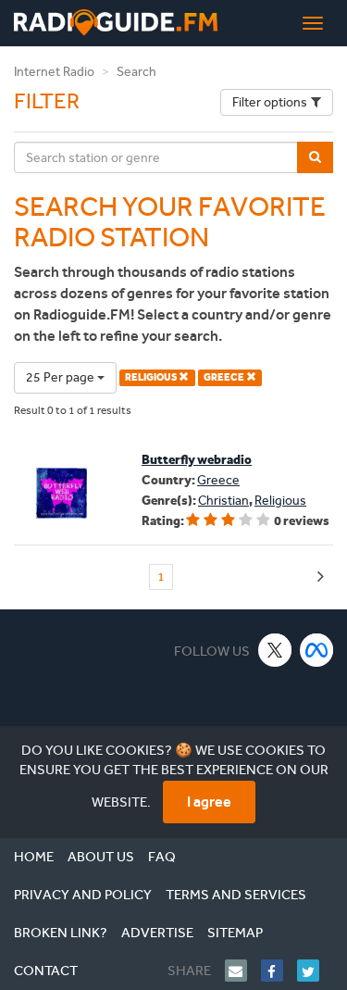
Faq (162, 856)
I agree (209, 801)
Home (34, 856)
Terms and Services (236, 894)
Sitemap (235, 932)
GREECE (225, 377)
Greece (218, 480)
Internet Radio (54, 72)
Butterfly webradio (197, 460)
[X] (275, 649)
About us (101, 856)
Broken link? (60, 932)
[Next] (320, 577)
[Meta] (317, 649)
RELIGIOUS (152, 377)
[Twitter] (315, 970)
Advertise (157, 932)
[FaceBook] (279, 970)
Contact (46, 970)
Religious (280, 500)
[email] (243, 970)
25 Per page (61, 377)
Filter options (269, 102)
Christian (223, 500)
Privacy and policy (83, 894)
